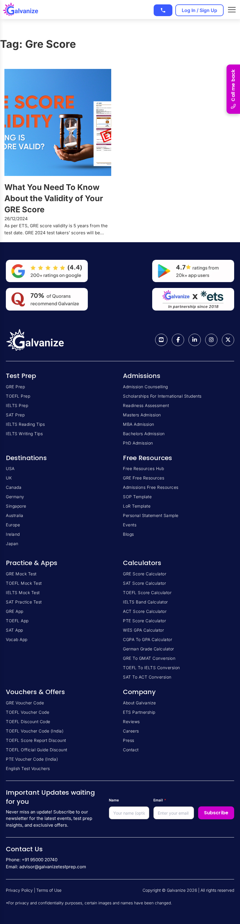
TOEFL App (17, 620)
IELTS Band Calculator (145, 601)
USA (10, 468)
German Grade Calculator (148, 648)
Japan (12, 543)
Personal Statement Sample (151, 515)
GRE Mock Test (21, 573)
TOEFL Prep (18, 396)
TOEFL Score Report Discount (36, 740)
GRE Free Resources (143, 477)
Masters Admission (142, 414)
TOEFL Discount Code (28, 721)
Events (129, 524)
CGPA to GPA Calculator (147, 639)
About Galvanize (139, 702)
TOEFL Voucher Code (27, 712)
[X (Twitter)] (228, 340)
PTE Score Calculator (144, 620)
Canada (13, 487)
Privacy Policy (19, 890)
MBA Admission (138, 424)
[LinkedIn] (194, 340)
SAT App (14, 630)
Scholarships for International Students (162, 396)
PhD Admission (138, 442)
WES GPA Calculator (143, 630)
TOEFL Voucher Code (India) (35, 730)
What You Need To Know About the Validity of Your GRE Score (53, 198)
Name (114, 800)
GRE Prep (15, 386)
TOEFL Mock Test (24, 583)
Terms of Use (48, 890)
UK (9, 477)
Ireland (13, 534)
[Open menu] (232, 9)
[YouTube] (161, 340)
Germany (15, 496)
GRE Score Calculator (144, 573)
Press (128, 740)
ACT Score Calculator (145, 611)
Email (159, 800)
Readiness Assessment (146, 405)
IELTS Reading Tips (25, 424)
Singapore (16, 505)
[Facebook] (178, 340)
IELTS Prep (17, 405)
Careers (131, 730)
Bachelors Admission (144, 433)
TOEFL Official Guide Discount (36, 749)
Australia (14, 515)
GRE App (14, 611)
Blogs (128, 534)
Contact (131, 749)
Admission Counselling (145, 386)
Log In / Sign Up (199, 10)
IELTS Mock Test (23, 592)
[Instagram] (211, 340)
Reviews (131, 721)
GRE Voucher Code (25, 702)
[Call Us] (163, 10)
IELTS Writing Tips (24, 433)
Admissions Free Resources (151, 487)
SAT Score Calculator (144, 583)
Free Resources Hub (143, 468)
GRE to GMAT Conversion (149, 658)
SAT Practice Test (24, 601)
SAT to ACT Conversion (147, 676)
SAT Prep (15, 414)
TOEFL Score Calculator (147, 592)
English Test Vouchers (28, 768)
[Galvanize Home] (20, 9)
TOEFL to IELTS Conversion (151, 667)
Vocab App (17, 639)
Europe (13, 524)
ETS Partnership (139, 712)
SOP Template (137, 496)
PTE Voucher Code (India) (32, 759)
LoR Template (136, 505)
